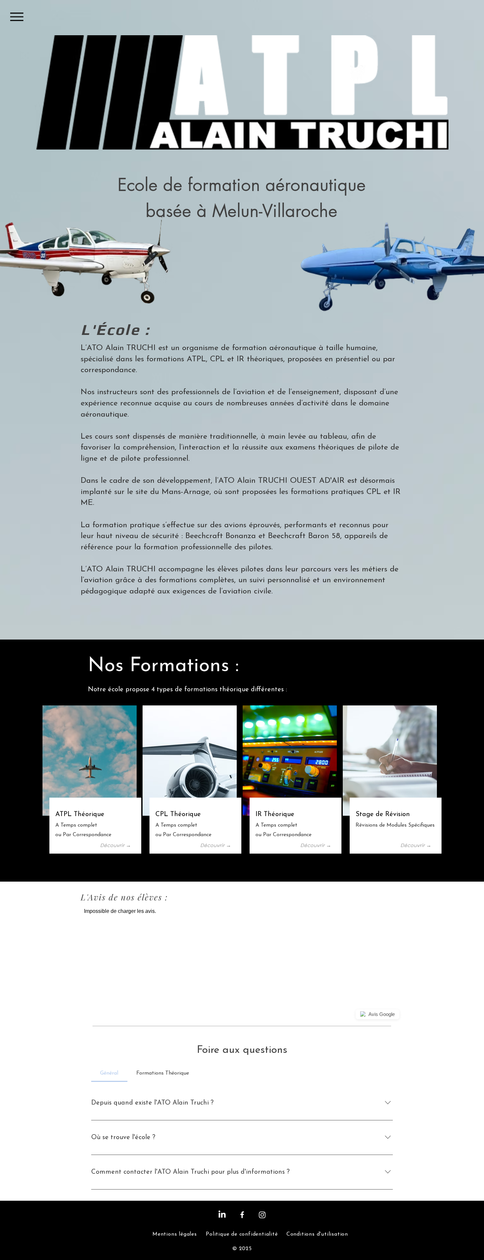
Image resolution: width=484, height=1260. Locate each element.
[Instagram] (262, 1214)
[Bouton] (95, 827)
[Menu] (17, 17)
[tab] (109, 1073)
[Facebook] (242, 1214)
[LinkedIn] (222, 1214)
